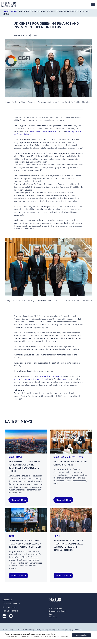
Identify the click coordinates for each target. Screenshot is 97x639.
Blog (11, 457)
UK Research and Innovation (49, 376)
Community (68, 457)
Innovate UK (64, 379)
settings (65, 636)
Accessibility (8, 629)
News (14, 11)
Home (6, 11)
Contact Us (7, 599)
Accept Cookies (81, 635)
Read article (18, 499)
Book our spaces (10, 607)
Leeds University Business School (43, 131)
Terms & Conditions (24, 629)
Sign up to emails (10, 610)
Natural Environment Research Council (31, 379)
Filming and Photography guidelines (65, 629)
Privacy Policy (41, 629)
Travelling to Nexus (11, 603)
